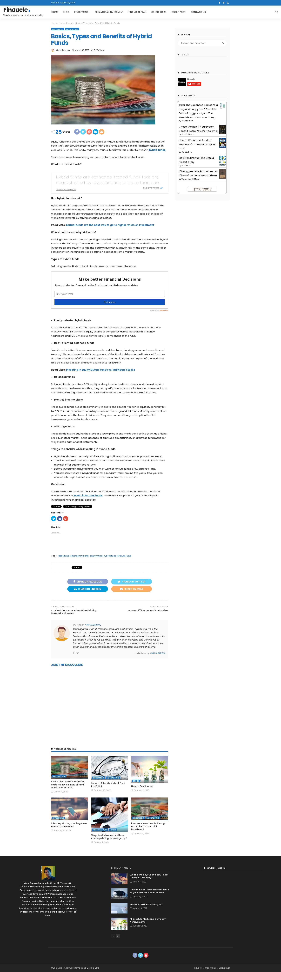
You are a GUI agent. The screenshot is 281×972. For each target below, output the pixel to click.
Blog (66, 12)
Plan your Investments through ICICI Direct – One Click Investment (148, 826)
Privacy (198, 967)
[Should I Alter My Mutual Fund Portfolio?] (109, 768)
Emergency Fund (79, 555)
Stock (136, 781)
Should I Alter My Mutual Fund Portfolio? (108, 785)
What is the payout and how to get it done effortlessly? (149, 876)
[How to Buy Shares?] (149, 769)
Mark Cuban (186, 152)
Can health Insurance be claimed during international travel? (74, 612)
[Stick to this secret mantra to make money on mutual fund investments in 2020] (69, 767)
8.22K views (99, 50)
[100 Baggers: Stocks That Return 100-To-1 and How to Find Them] (222, 173)
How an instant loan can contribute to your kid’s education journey (149, 891)
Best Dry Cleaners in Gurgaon (146, 904)
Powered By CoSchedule (66, 189)
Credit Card (159, 12)
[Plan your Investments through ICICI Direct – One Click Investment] (149, 809)
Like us (185, 54)
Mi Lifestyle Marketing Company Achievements (148, 920)
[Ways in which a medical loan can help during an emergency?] (109, 814)
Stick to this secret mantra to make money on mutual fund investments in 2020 (67, 784)
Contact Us (198, 12)
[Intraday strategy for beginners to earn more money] (69, 809)
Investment (81, 12)
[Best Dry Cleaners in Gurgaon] (119, 908)
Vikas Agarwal (63, 50)
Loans (113, 830)
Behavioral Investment (109, 12)
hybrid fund (110, 555)
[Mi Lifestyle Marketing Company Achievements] (119, 924)
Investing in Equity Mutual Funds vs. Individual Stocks (100, 369)
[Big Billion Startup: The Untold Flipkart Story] (222, 160)
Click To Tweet (151, 188)
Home (54, 12)
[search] (277, 12)
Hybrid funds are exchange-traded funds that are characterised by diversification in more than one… (108, 179)
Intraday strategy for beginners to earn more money (69, 825)
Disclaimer (224, 967)
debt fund (63, 555)
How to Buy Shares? (142, 786)
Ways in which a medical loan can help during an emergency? (109, 837)
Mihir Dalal (186, 165)
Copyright (210, 967)
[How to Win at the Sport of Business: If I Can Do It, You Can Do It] (222, 142)
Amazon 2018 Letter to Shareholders (148, 610)
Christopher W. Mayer (190, 179)
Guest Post (178, 12)
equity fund (96, 555)
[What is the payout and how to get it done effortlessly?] (119, 878)
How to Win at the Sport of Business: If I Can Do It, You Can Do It (197, 144)
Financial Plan (137, 12)
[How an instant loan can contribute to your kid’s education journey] (119, 893)
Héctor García (187, 121)
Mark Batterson (187, 134)
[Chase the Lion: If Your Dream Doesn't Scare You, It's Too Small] (222, 129)
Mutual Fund (72, 29)
